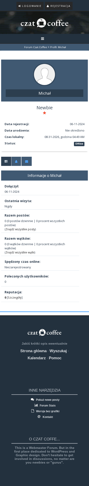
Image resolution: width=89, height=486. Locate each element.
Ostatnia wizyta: (18, 201)
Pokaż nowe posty (47, 399)
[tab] (6, 161)
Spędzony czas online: (22, 261)
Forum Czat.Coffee (35, 47)
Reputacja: (13, 292)
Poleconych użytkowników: (27, 276)
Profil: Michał (58, 47)
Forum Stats (47, 405)
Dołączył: (12, 186)
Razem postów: (17, 215)
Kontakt (47, 417)
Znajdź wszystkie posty (20, 229)
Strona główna (33, 351)
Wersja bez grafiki (47, 411)
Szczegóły (15, 297)
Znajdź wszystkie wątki (19, 252)
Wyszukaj (58, 351)
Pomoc (55, 358)
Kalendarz (37, 358)
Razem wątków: (18, 238)
